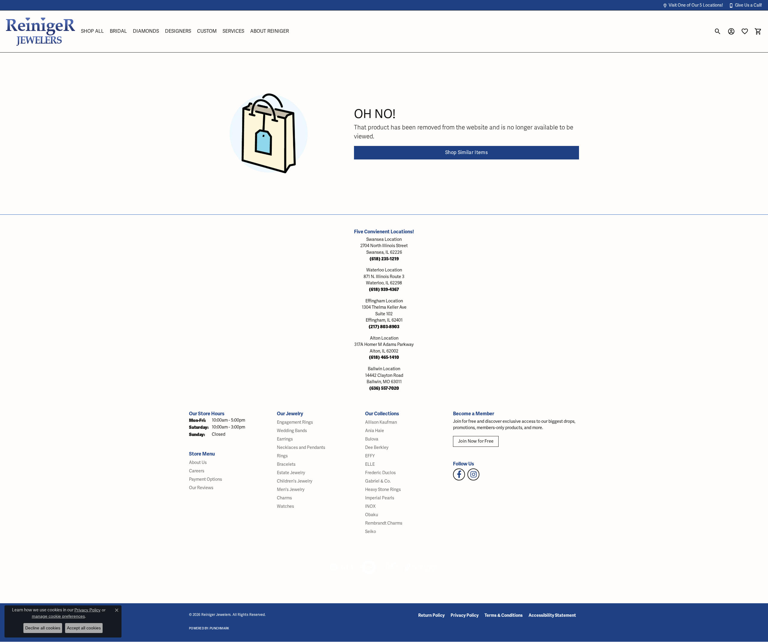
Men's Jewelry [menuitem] (290, 489)
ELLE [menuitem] (370, 464)
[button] (693, 5)
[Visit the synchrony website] (421, 567)
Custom (207, 31)
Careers (196, 471)
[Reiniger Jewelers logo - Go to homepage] (40, 31)
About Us (198, 462)
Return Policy (431, 615)
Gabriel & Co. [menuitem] (378, 481)
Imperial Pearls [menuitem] (379, 498)
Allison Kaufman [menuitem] (381, 422)
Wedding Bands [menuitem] (292, 430)
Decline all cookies (42, 627)
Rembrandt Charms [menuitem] (383, 523)
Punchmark (219, 628)
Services (233, 31)
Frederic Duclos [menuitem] (380, 472)
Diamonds (146, 31)
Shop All (92, 31)
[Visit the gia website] (342, 567)
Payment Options (205, 479)
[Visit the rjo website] (391, 567)
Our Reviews (201, 487)
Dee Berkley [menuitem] (376, 447)
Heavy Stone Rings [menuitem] (383, 489)
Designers (178, 31)
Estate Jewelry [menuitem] (291, 472)
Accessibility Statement (552, 615)
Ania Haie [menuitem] (374, 430)
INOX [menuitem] (370, 506)
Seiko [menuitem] (370, 531)
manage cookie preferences (58, 616)
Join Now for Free (476, 441)
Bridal (118, 31)
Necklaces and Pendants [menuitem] (301, 447)
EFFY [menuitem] (370, 456)
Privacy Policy (464, 615)
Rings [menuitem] (282, 456)
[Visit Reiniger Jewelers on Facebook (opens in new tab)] (459, 474)
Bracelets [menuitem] (286, 464)
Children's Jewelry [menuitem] (294, 481)
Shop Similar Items (466, 153)
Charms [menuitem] (284, 498)
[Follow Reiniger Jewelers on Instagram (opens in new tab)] (473, 474)
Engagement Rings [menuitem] (295, 422)
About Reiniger (269, 31)
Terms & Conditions (503, 615)
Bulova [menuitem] (371, 439)
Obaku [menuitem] (371, 514)
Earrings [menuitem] (285, 439)
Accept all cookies (84, 627)
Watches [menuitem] (285, 506)
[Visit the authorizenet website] (369, 567)
